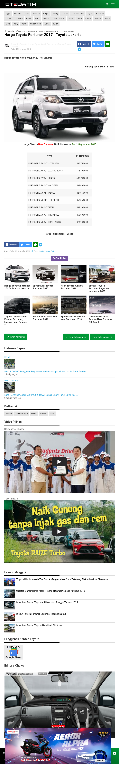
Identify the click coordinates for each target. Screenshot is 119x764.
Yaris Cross (35, 24)
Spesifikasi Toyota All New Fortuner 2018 (73, 318)
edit (32, 251)
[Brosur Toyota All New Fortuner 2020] (45, 305)
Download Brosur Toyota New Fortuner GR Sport (100, 319)
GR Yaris (19, 18)
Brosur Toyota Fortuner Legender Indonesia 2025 (99, 288)
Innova (46, 18)
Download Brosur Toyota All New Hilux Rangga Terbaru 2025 (47, 602)
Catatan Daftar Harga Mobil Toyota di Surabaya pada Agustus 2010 (50, 590)
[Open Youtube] (114, 753)
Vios (8, 24)
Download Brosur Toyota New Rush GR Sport (39, 625)
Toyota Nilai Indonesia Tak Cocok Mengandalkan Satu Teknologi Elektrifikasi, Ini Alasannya (62, 579)
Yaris (24, 24)
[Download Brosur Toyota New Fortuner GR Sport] (102, 305)
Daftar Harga (44, 251)
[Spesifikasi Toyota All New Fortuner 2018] (73, 305)
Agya (8, 13)
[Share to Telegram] (79, 49)
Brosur (9, 414)
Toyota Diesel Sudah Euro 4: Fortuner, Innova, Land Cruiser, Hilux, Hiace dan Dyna (16, 320)
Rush (79, 18)
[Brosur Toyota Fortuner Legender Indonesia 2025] (102, 274)
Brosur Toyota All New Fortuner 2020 (45, 318)
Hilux (37, 18)
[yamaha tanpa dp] (58, 745)
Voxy (15, 24)
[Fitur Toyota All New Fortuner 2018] (73, 274)
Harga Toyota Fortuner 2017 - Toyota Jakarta (17, 287)
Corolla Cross (78, 13)
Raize (70, 18)
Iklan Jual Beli (11, 380)
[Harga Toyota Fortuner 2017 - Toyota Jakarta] (17, 274)
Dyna (90, 13)
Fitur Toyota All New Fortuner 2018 (72, 287)
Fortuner (100, 13)
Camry (55, 13)
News (34, 414)
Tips (52, 414)
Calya (45, 13)
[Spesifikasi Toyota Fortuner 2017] (45, 274)
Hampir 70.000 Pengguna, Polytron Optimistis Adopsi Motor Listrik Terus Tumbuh (45, 371)
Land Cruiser (58, 18)
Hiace (28, 18)
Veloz (107, 18)
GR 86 (8, 18)
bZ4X (55, 24)
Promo (43, 414)
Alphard (17, 13)
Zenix (46, 24)
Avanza (36, 13)
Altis (27, 13)
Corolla (65, 13)
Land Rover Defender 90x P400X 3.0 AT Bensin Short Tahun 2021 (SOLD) (41, 395)
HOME (7, 357)
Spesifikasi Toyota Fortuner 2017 (43, 287)
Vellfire (97, 18)
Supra (88, 18)
